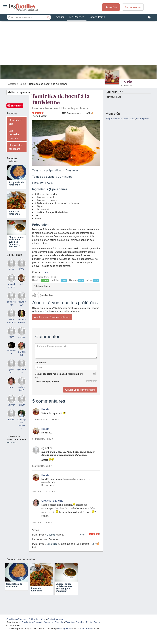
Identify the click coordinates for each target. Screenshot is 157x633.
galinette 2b (21, 378)
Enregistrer (16, 105)
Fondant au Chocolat (32, 626)
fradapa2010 (21, 396)
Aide (43, 623)
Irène (11, 394)
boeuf (45, 272)
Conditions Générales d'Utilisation (22, 623)
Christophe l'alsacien (21, 431)
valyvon (11, 411)
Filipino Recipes (93, 626)
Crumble (80, 626)
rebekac (21, 344)
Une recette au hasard (15, 146)
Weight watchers (114, 118)
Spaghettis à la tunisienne (16, 187)
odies (9, 6)
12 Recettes (126, 85)
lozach (11, 426)
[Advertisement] (78, 43)
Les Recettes (76, 17)
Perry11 (21, 411)
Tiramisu (69, 626)
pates (132, 118)
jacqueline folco (11, 292)
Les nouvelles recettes (14, 134)
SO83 (11, 344)
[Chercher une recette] (48, 17)
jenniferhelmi (11, 310)
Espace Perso (97, 17)
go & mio (11, 378)
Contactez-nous (55, 623)
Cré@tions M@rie (52, 500)
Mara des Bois (11, 328)
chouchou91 (21, 310)
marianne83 (22, 360)
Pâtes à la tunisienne (14, 216)
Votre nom (40, 362)
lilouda (126, 81)
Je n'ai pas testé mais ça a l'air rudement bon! (59, 373)
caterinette (11, 359)
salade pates (142, 118)
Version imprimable (20, 92)
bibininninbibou (22, 328)
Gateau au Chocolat (53, 626)
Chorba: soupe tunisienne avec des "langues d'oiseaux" (16, 248)
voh (21, 290)
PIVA (21, 276)
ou (36, 377)
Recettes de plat (15, 121)
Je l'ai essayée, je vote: (47, 381)
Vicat (11, 276)
